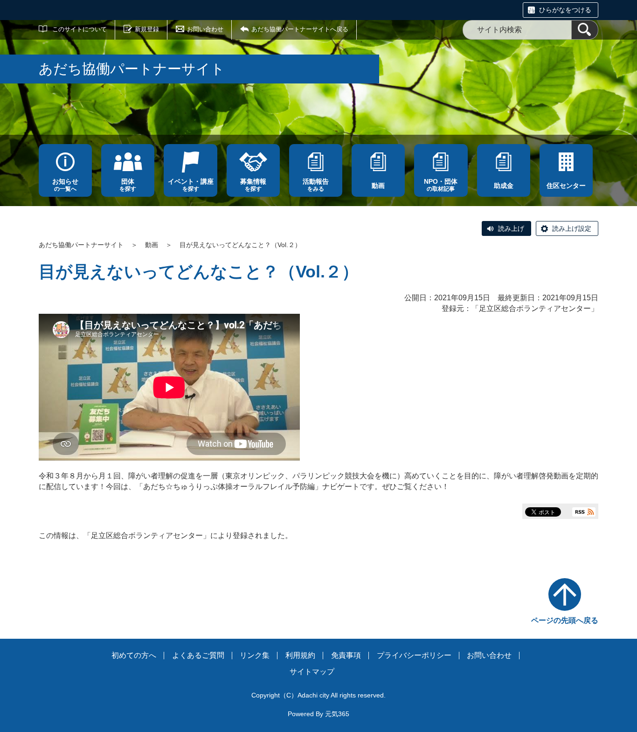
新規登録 (147, 29)
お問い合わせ (205, 29)
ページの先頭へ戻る (564, 620)
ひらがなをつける (565, 10)
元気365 (337, 714)
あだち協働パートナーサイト (81, 245)
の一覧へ (65, 185)
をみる (316, 185)
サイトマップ (312, 672)
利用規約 (300, 655)
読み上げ (511, 228)
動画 (151, 245)
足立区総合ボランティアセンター (535, 308)
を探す (127, 185)
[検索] (584, 30)
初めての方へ (133, 655)
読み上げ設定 (571, 228)
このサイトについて (79, 29)
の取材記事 (440, 185)
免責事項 (346, 655)
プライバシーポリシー (414, 655)
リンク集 (255, 655)
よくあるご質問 (198, 655)
